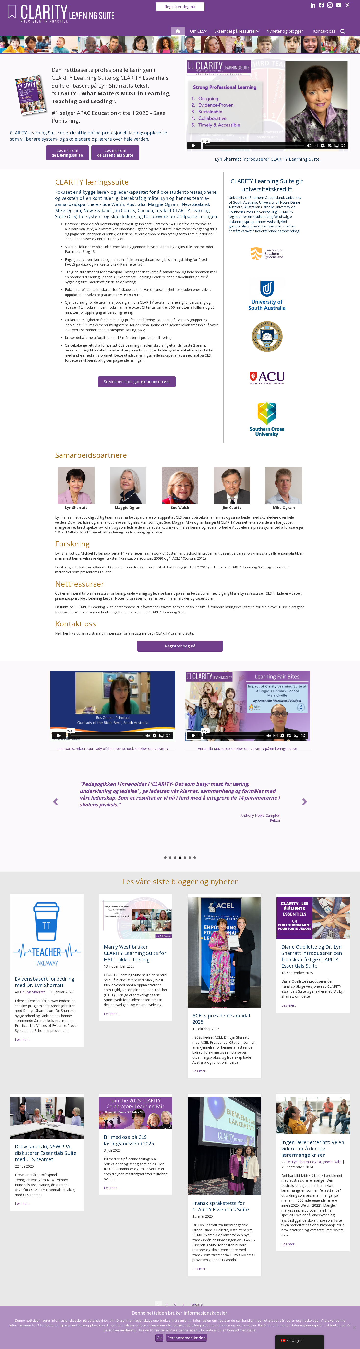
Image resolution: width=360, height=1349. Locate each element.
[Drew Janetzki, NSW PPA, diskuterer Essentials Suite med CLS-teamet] (47, 1117)
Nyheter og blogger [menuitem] (284, 31)
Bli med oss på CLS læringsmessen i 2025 (129, 1140)
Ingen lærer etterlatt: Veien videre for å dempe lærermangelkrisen (312, 1148)
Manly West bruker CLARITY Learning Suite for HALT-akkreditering (135, 953)
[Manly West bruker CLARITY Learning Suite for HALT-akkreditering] (135, 918)
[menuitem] (178, 31)
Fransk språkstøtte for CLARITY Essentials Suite (220, 1206)
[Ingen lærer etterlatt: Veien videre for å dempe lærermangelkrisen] (313, 1115)
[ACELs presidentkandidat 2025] (224, 952)
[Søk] (343, 31)
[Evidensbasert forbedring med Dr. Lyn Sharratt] (47, 933)
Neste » (197, 1304)
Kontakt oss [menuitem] (324, 31)
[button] (205, 31)
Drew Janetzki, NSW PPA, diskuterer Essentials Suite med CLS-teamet (45, 1153)
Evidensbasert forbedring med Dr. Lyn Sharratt (44, 981)
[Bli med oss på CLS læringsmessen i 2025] (135, 1113)
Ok (159, 1337)
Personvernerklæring (186, 1337)
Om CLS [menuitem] (197, 31)
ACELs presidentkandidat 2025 (221, 1018)
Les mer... (22, 1039)
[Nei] (353, 1327)
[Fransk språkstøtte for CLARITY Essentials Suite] (224, 1146)
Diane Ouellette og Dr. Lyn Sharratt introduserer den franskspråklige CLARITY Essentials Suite (311, 956)
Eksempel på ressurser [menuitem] (235, 31)
